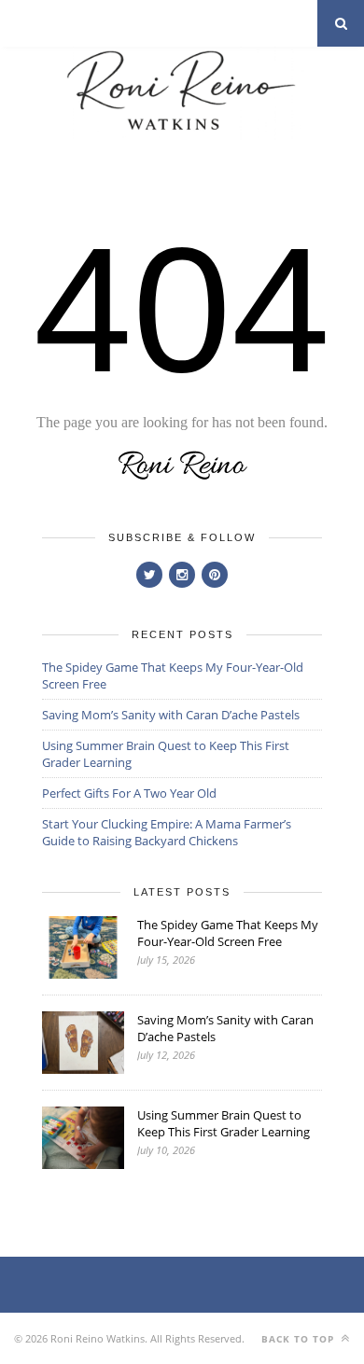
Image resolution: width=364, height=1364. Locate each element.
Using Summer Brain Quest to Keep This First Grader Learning (223, 1123)
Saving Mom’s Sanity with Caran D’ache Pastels (171, 714)
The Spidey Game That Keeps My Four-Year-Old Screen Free (227, 933)
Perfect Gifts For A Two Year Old (129, 793)
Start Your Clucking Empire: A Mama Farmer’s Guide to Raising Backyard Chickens (166, 832)
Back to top (299, 1338)
